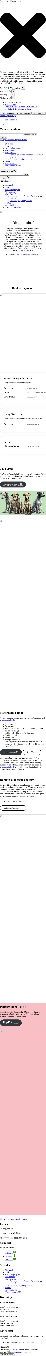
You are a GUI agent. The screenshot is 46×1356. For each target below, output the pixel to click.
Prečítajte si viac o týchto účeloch (18, 109)
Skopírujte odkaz (30, 135)
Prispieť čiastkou (32, 752)
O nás (7, 146)
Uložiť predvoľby (39, 113)
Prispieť (15, 1023)
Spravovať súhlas (7, 1355)
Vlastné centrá (10, 153)
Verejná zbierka (11, 164)
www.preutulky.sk (7, 720)
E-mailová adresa (11, 1342)
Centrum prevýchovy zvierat (21, 159)
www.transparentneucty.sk (23, 250)
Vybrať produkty (9, 752)
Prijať (3, 113)
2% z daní (9, 144)
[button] (23, 35)
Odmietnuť (11, 113)
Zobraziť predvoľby (24, 113)
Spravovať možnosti (13, 102)
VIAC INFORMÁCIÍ (11, 485)
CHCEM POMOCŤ (11, 802)
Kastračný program (12, 148)
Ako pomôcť (10, 150)
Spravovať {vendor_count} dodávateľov (21, 107)
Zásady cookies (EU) (13, 166)
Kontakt (8, 161)
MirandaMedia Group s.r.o (20, 1352)
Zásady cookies (11, 120)
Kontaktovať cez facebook (13, 808)
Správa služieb (10, 105)
